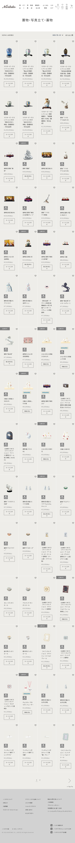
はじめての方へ (29, 813)
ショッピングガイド (30, 806)
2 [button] (39, 780)
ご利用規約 (51, 802)
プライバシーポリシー (53, 805)
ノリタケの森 (5, 829)
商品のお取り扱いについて (55, 799)
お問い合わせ (28, 810)
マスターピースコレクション (10, 810)
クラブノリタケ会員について (33, 799)
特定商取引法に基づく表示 (55, 808)
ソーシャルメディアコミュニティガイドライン (60, 811)
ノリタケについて (7, 799)
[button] (69, 780)
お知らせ (5, 803)
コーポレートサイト (17, 829)
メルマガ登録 (28, 803)
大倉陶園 (5, 806)
